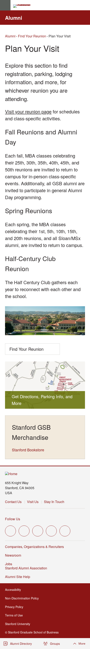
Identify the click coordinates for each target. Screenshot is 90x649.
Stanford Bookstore (28, 449)
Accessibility (14, 589)
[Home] (11, 474)
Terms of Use (15, 615)
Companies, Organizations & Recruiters (34, 546)
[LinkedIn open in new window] (64, 531)
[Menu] (5, 5)
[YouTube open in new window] (51, 531)
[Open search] (85, 5)
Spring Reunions (28, 210)
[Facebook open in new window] (24, 531)
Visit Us (33, 501)
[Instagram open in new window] (37, 531)
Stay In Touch (54, 501)
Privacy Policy (15, 607)
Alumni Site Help (19, 576)
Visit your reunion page (28, 111)
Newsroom (13, 555)
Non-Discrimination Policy (23, 598)
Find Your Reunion (32, 36)
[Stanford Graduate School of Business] (23, 6)
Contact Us (13, 501)
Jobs (8, 563)
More (81, 643)
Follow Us (12, 518)
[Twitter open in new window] (10, 531)
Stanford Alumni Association (27, 568)
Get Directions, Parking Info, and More (42, 399)
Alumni (13, 17)
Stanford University (19, 624)
